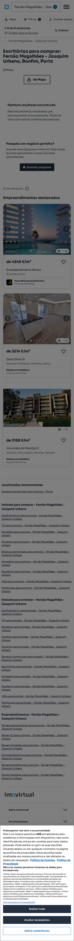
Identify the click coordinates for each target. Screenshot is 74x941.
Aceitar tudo (37, 909)
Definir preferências (37, 930)
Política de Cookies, (43, 860)
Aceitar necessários (37, 920)
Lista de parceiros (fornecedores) (19, 902)
